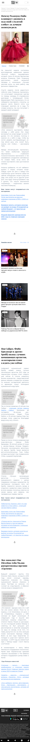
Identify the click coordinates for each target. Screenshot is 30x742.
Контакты (24, 713)
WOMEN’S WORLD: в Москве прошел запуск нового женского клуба (13, 270)
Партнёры (26, 715)
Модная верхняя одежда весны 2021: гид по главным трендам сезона (13, 217)
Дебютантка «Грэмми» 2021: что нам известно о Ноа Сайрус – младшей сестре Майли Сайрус (14, 506)
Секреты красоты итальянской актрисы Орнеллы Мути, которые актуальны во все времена (15, 677)
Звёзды (12, 8)
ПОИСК (27, 710)
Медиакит (14, 715)
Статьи (8, 8)
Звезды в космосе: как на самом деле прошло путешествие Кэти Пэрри (13, 304)
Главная (3, 8)
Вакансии (20, 715)
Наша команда (5, 715)
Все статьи (23, 242)
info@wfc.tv (23, 729)
